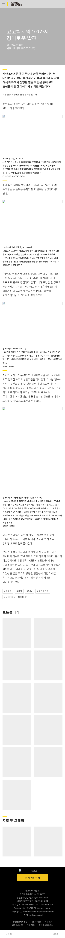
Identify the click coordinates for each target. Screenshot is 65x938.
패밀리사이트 (17, 925)
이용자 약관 (36, 921)
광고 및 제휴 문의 (45, 925)
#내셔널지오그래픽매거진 (16, 597)
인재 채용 (31, 925)
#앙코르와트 (42, 591)
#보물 (29, 591)
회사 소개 (49, 921)
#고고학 (8, 591)
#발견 (19, 591)
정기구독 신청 (32, 878)
